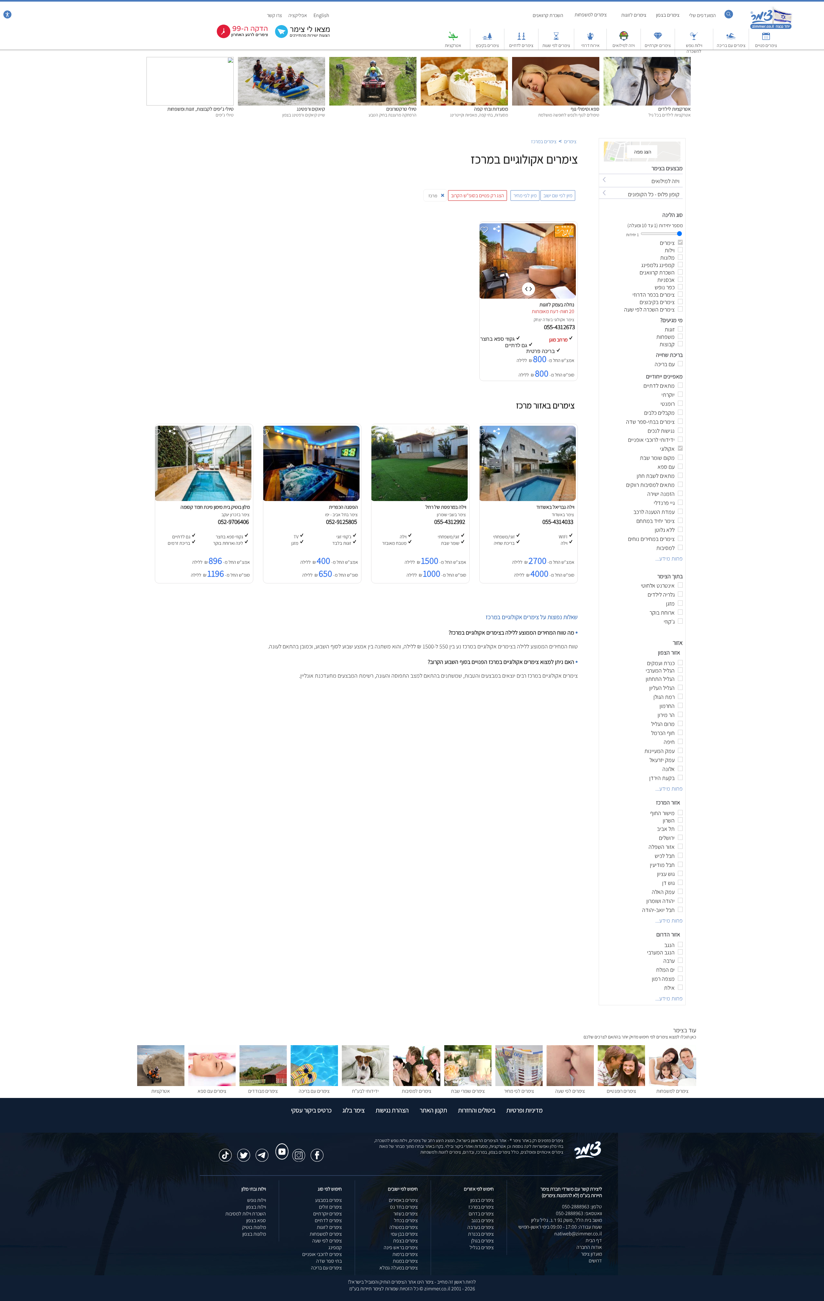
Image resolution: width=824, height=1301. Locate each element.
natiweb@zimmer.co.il (578, 1233)
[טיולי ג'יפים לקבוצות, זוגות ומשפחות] (190, 60)
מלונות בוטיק (254, 1227)
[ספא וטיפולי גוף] (555, 60)
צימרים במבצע (328, 1200)
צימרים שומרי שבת (468, 1091)
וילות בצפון (256, 1206)
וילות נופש (256, 1200)
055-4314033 (559, 521)
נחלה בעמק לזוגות (556, 304)
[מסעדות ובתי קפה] (464, 60)
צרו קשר (274, 15)
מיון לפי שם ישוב (557, 195)
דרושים (595, 1260)
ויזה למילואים (624, 45)
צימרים (570, 141)
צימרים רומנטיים (621, 1091)
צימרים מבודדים (263, 1091)
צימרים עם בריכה (731, 45)
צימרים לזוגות (633, 15)
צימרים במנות (405, 1261)
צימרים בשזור (405, 1213)
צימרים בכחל (406, 1220)
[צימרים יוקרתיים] (658, 39)
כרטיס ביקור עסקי (311, 1110)
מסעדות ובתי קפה (491, 109)
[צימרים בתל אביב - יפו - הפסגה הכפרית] (311, 499)
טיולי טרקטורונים (401, 109)
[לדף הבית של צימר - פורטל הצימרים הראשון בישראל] (588, 1157)
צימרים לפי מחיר (519, 1091)
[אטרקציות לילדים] (647, 60)
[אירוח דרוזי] (590, 39)
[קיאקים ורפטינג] (281, 60)
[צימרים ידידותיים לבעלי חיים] (365, 1084)
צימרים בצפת (405, 1240)
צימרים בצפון (667, 15)
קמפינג (335, 1247)
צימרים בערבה (480, 1227)
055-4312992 (451, 521)
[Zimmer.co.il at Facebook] (317, 1152)
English (321, 15)
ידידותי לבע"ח (365, 1091)
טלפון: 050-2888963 (582, 1206)
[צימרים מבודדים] (263, 1084)
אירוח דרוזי (590, 45)
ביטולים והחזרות (476, 1110)
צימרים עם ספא (212, 1091)
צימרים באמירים (403, 1200)
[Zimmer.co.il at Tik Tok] (225, 1152)
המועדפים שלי (702, 15)
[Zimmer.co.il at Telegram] (262, 1152)
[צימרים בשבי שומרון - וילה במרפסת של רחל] (419, 499)
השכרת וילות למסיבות (245, 1213)
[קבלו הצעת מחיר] (299, 37)
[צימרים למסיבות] (416, 1084)
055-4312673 (560, 327)
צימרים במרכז (544, 141)
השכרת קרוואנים (548, 15)
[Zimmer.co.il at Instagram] (298, 1152)
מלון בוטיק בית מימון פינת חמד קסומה (215, 507)
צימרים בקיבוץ (487, 45)
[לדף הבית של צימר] (771, 28)
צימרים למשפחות (591, 14)
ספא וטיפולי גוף (585, 109)
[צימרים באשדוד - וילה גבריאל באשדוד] (527, 499)
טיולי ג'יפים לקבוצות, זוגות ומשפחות (200, 109)
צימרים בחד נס (404, 1206)
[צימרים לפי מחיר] (519, 1084)
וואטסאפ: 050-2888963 (579, 1213)
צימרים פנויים (766, 45)
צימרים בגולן (482, 1240)
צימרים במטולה (403, 1227)
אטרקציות (453, 45)
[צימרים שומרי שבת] (468, 1084)
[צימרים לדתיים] (521, 39)
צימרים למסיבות (416, 1091)
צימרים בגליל (482, 1247)
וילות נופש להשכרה (694, 48)
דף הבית (593, 1240)
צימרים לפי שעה (570, 1091)
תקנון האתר (433, 1110)
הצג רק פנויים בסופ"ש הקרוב (477, 195)
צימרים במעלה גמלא (398, 1267)
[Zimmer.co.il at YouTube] (280, 1145)
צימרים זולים (330, 1206)
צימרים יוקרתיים (658, 45)
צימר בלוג (353, 1110)
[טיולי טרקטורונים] (373, 60)
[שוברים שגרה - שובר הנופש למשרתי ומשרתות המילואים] (624, 39)
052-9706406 (234, 521)
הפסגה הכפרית (343, 507)
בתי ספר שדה (329, 1261)
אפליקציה (297, 15)
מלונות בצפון (254, 1234)
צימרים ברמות (405, 1254)
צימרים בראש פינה (401, 1247)
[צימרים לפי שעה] (570, 1084)
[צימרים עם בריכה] (731, 39)
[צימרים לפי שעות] (556, 39)
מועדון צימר (591, 1253)
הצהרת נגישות (392, 1110)
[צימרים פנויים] (766, 39)
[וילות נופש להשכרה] (694, 39)
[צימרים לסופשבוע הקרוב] (237, 36)
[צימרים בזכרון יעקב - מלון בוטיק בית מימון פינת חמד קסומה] (203, 499)
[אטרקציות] (453, 39)
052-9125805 (343, 521)
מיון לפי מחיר (525, 195)
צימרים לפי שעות (556, 45)
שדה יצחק (542, 319)
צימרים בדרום (481, 1213)
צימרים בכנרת (481, 1234)
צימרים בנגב (482, 1220)
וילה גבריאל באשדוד (555, 507)
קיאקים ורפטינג (311, 109)
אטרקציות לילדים (674, 109)
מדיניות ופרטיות (524, 1110)
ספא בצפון (256, 1220)
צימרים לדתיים (521, 45)
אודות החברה (589, 1247)
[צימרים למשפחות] (672, 1084)
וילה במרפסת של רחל (446, 507)
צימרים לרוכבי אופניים (322, 1254)
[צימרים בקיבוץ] (487, 39)
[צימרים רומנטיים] (621, 1084)
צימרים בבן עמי (404, 1234)
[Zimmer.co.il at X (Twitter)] (243, 1152)
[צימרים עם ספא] (212, 1084)
